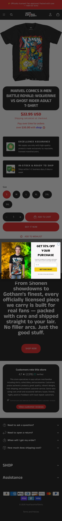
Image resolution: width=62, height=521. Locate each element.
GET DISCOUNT (45, 269)
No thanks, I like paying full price (46, 274)
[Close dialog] (58, 244)
